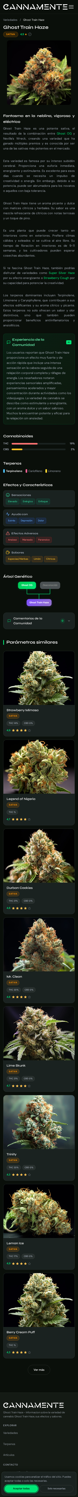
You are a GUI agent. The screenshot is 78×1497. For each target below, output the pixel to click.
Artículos (8, 1455)
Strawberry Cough (56, 278)
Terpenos (9, 1444)
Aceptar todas (21, 1488)
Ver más (39, 1370)
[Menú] (71, 6)
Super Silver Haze (62, 273)
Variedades (10, 20)
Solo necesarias (56, 1488)
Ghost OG (64, 134)
